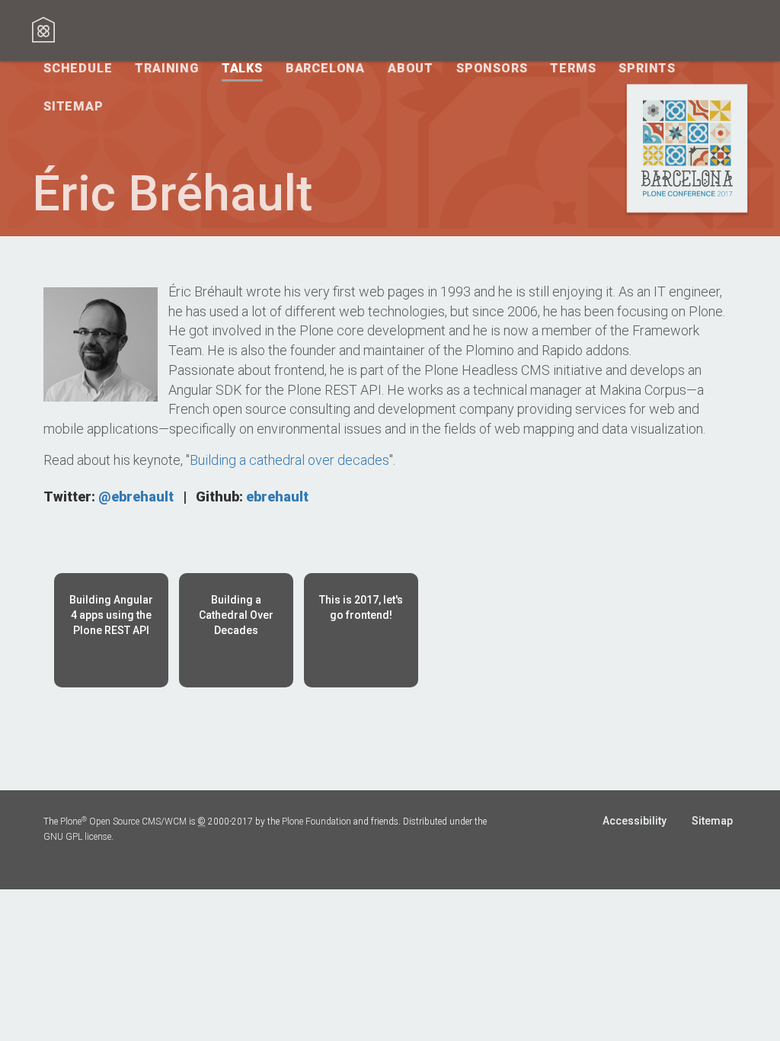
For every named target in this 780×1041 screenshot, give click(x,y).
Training (166, 68)
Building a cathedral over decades (289, 460)
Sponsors (491, 68)
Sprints (647, 68)
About (410, 68)
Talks (242, 68)
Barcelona (325, 68)
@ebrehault (136, 496)
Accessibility (635, 821)
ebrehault (277, 496)
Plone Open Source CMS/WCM (123, 821)
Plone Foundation (316, 821)
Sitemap (73, 106)
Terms (573, 68)
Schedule (77, 68)
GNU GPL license (77, 836)
